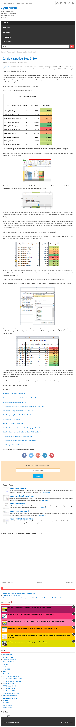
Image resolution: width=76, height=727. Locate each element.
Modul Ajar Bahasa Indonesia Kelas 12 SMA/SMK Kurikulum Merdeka (31, 614)
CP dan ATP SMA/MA (10, 659)
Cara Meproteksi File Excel (11, 419)
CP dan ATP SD (8, 657)
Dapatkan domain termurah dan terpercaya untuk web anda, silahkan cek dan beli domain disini (33, 598)
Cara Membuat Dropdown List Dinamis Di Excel (17, 436)
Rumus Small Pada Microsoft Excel (22, 519)
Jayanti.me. (6, 67)
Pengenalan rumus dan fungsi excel (14, 393)
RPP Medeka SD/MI (9, 686)
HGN (4, 666)
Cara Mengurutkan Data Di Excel (13, 445)
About (4, 3)
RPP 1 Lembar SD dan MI (11, 676)
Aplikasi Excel (7, 654)
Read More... (47, 492)
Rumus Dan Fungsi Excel (11, 693)
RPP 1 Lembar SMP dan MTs (12, 681)
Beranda (39, 582)
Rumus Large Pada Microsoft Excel (22, 496)
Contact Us (10, 3)
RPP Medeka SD (8, 683)
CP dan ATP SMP (8, 662)
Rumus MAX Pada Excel (18, 503)
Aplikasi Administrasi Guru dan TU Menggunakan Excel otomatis (30, 607)
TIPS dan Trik (7, 42)
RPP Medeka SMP (9, 691)
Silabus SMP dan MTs (10, 698)
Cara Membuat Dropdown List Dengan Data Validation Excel (21, 432)
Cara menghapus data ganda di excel (14, 402)
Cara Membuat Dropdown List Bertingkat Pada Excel (19, 440)
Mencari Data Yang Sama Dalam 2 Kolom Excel (18, 410)
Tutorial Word (7, 707)
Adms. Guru (6, 28)
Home (6, 23)
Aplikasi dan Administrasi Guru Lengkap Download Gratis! (27, 642)
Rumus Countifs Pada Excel (19, 511)
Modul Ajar (6, 32)
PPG (4, 671)
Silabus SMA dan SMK (10, 695)
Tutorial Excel (23, 62)
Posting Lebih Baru (7, 582)
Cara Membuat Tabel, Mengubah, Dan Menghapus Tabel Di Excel (23, 428)
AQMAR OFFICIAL (9, 8)
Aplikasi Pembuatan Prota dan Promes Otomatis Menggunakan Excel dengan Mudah (36, 621)
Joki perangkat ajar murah (11, 595)
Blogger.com (70, 722)
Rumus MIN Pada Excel (18, 488)
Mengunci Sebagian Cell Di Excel (13, 423)
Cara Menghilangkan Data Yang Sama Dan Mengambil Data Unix (23, 406)
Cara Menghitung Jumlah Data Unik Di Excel (17, 415)
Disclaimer (29, 3)
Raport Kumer (7, 674)
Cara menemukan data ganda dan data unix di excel (19, 398)
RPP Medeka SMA (9, 688)
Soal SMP (6, 703)
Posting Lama (70, 582)
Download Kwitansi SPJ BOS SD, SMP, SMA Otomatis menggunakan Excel (32, 628)
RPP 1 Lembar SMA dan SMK (12, 679)
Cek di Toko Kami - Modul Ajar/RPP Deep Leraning (19, 593)
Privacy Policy (20, 3)
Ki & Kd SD (6, 669)
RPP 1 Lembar (7, 37)
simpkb (5, 700)
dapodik (5, 664)
